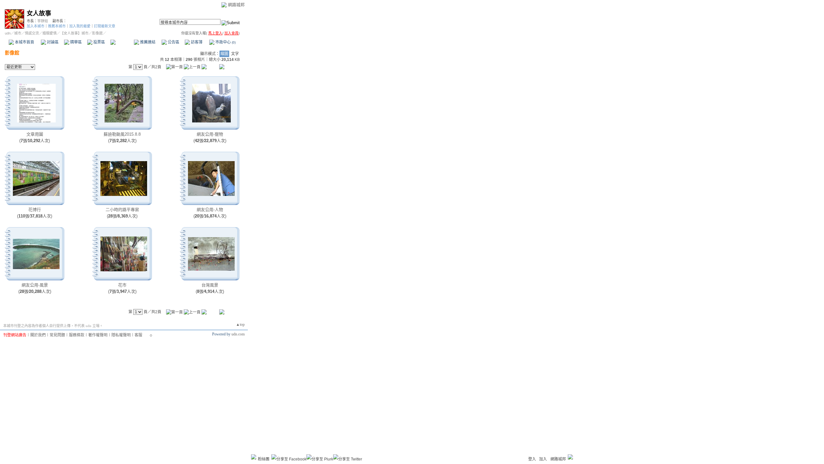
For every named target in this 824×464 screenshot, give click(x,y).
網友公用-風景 (35, 285)
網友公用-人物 (210, 209)
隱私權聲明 (121, 335)
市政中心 (225, 42)
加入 (543, 459)
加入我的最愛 (79, 26)
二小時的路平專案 (122, 209)
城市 (17, 33)
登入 (532, 459)
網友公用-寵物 (210, 134)
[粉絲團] (253, 456)
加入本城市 (35, 26)
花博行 (34, 209)
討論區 (52, 42)
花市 (122, 285)
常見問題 (57, 335)
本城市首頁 (24, 42)
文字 (235, 54)
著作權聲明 (98, 335)
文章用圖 (34, 134)
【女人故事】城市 (74, 33)
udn (8, 33)
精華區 (75, 42)
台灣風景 (209, 285)
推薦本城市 (57, 26)
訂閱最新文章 (104, 26)
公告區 (173, 42)
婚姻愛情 (49, 33)
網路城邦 (236, 4)
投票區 (98, 42)
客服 (138, 335)
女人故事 (39, 13)
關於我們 (38, 335)
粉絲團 (263, 459)
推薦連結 (147, 42)
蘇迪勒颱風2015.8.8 (122, 134)
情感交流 (32, 33)
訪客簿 (196, 42)
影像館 (122, 42)
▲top (240, 324)
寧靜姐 (42, 21)
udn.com (238, 334)
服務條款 (76, 335)
